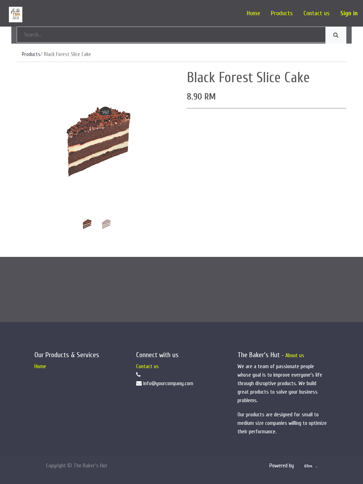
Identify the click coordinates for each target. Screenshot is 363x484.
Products (31, 54)
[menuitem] (253, 13)
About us (294, 355)
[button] (29, 140)
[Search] (335, 35)
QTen (308, 465)
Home (40, 366)
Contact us (147, 366)
